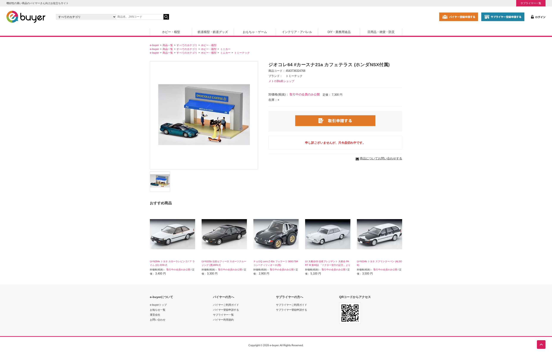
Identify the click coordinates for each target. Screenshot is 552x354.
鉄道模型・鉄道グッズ (213, 32)
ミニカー (225, 49)
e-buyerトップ (158, 304)
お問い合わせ (157, 319)
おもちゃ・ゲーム (255, 32)
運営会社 (155, 314)
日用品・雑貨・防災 (381, 32)
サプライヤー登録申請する (291, 309)
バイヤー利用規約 (223, 319)
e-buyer (154, 45)
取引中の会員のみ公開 (305, 94)
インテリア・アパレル (297, 32)
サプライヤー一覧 (531, 3)
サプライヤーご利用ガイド (291, 304)
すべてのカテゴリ (187, 45)
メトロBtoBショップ (281, 81)
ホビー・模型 (171, 32)
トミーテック (242, 52)
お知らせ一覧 (157, 309)
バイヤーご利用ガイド (226, 304)
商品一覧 (168, 45)
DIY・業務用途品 (339, 32)
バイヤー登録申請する (226, 309)
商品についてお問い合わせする (381, 158)
